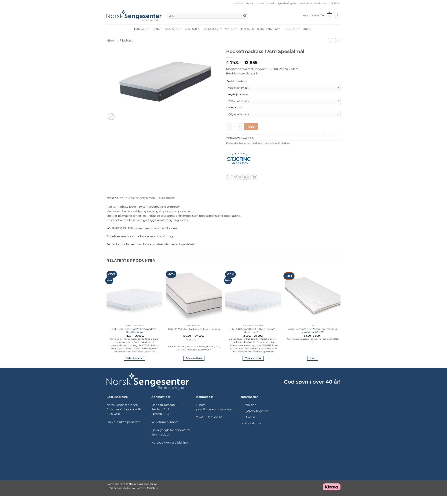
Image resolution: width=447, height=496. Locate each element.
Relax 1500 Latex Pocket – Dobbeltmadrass (194, 329)
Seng (156, 29)
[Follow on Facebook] (329, 3)
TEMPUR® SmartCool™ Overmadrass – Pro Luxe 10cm (253, 330)
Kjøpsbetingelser (287, 3)
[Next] (340, 317)
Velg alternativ (134, 358)
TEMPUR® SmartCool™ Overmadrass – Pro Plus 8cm (134, 330)
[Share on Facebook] (229, 177)
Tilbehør (290, 29)
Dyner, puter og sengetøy (259, 29)
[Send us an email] (335, 3)
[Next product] (330, 40)
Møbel (229, 29)
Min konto (320, 3)
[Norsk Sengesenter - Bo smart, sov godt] (134, 15)
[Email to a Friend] (242, 177)
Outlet (308, 29)
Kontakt (271, 3)
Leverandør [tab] (166, 198)
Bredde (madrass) (236, 81)
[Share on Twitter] (236, 177)
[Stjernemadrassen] (239, 159)
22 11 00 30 (215, 417)
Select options (194, 358)
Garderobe (211, 29)
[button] (317, 16)
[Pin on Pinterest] (248, 177)
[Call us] (339, 3)
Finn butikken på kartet (123, 422)
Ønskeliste (306, 3)
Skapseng (172, 29)
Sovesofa (192, 29)
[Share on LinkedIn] (254, 177)
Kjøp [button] (312, 358)
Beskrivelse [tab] (115, 198)
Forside (239, 3)
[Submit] (245, 16)
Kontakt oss (253, 423)
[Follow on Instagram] (332, 3)
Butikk (249, 3)
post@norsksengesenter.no (215, 409)
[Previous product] (337, 40)
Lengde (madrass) (237, 94)
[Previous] (106, 317)
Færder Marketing (147, 488)
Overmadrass (234, 107)
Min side (250, 405)
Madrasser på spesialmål (266, 143)
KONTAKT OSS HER (120, 228)
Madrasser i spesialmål (179, 244)
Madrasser (245, 143)
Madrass (140, 29)
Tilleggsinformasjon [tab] (140, 198)
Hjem (111, 40)
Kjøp (251, 126)
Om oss (260, 3)
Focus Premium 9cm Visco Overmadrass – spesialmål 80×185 (313, 330)
